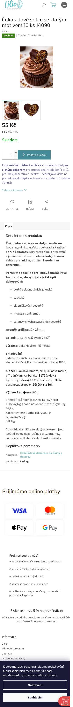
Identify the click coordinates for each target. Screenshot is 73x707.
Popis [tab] (8, 226)
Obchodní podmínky (13, 658)
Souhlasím (35, 697)
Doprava (7, 654)
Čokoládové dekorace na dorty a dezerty (41, 455)
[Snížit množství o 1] (16, 157)
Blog (4, 644)
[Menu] (64, 5)
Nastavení (35, 685)
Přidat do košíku (37, 154)
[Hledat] (44, 5)
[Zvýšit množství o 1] (16, 152)
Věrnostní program (13, 649)
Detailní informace (12, 190)
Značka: (31, 35)
